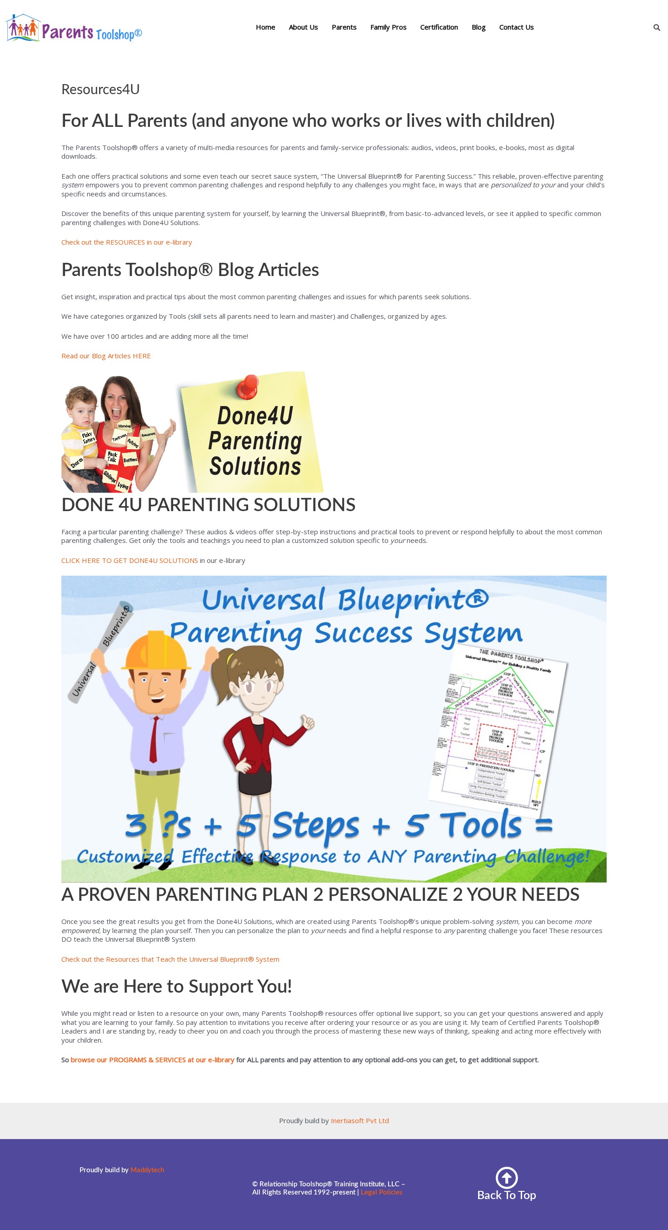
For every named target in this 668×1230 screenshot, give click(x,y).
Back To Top (506, 1195)
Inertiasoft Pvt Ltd (360, 1120)
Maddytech (147, 1170)
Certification (439, 26)
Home (265, 26)
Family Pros (388, 26)
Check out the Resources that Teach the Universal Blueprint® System (170, 959)
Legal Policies (382, 1192)
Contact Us (516, 26)
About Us (303, 26)
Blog (479, 26)
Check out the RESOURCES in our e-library (126, 241)
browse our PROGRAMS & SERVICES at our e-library (152, 1059)
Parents (344, 26)
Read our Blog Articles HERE (106, 355)
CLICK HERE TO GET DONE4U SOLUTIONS (129, 560)
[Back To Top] (506, 1177)
